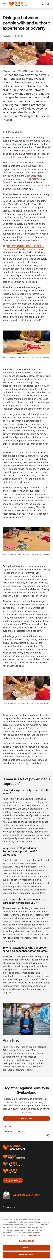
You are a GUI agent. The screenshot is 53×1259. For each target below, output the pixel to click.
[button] (4, 4)
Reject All (26, 1247)
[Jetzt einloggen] (48, 4)
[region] (26, 1235)
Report (21, 1131)
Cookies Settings (26, 1240)
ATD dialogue (19, 150)
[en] (18, 4)
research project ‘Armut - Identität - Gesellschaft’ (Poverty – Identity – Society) (24, 247)
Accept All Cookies (26, 1254)
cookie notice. (35, 1235)
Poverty (8, 1131)
